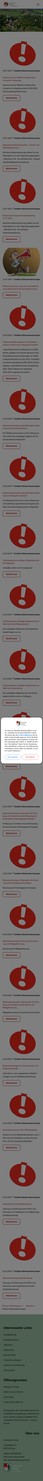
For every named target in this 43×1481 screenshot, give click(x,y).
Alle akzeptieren (12, 757)
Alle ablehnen (30, 757)
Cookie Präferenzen (25, 735)
